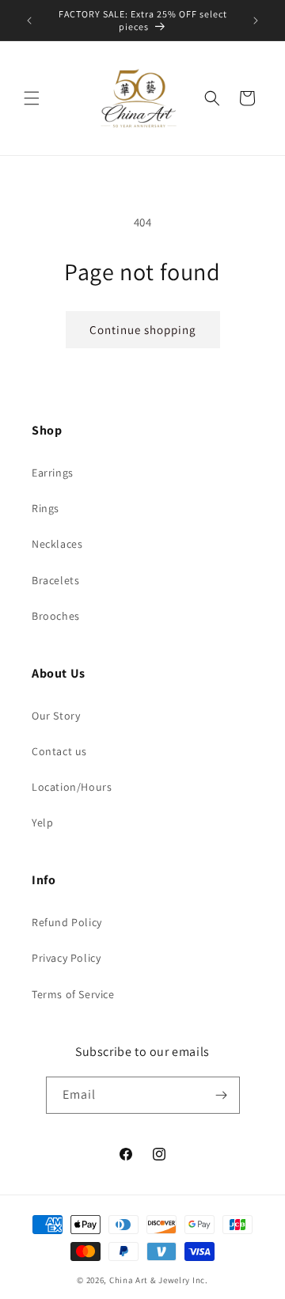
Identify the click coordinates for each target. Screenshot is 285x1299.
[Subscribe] (221, 1095)
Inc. (200, 1280)
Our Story (56, 715)
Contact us (59, 751)
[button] (31, 98)
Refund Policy (67, 922)
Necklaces (57, 544)
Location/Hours (72, 787)
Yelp (42, 822)
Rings (45, 508)
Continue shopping (142, 329)
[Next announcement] (255, 20)
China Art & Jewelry (149, 1280)
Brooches (56, 616)
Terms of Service (73, 994)
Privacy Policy (66, 958)
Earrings (53, 472)
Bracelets (55, 580)
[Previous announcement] (29, 20)
